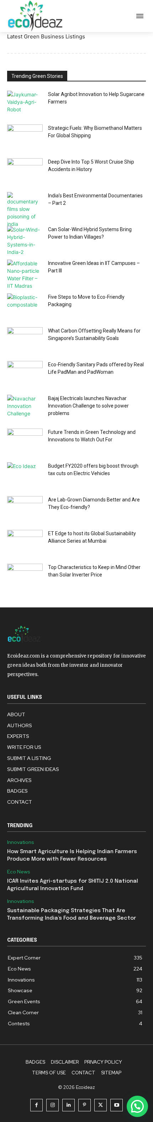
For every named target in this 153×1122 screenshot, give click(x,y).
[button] (137, 1106)
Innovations (20, 842)
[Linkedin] (68, 1105)
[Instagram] (52, 1105)
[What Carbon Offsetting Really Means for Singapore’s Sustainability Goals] (25, 339)
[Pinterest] (84, 1105)
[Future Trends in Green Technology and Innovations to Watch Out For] (25, 441)
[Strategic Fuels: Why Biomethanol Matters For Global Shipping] (25, 136)
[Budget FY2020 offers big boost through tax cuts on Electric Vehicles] (25, 474)
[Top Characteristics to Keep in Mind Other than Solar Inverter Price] (25, 576)
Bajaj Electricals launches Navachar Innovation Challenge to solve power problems (88, 405)
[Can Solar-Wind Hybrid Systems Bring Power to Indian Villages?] (25, 241)
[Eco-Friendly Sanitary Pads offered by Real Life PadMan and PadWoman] (25, 373)
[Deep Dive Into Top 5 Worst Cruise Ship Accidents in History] (25, 170)
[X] (100, 1105)
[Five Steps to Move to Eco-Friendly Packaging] (25, 305)
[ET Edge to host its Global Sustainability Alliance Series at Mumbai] (25, 542)
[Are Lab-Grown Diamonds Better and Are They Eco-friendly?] (25, 508)
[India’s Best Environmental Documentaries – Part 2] (25, 210)
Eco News (18, 872)
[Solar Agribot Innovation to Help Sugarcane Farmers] (25, 103)
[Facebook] (36, 1105)
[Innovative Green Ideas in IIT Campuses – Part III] (25, 274)
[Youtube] (116, 1105)
